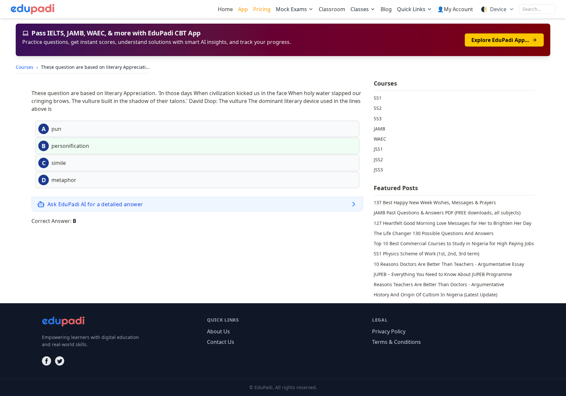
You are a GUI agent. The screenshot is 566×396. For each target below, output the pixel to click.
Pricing (262, 9)
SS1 (378, 98)
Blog (386, 9)
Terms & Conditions (396, 342)
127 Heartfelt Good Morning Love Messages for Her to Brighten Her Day (452, 223)
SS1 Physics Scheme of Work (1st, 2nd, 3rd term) (426, 253)
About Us (218, 331)
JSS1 (378, 149)
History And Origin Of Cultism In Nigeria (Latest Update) (435, 294)
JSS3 (378, 170)
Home (225, 9)
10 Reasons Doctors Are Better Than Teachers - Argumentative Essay (449, 264)
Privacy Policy (389, 331)
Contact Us (220, 342)
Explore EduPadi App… (500, 40)
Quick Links (411, 9)
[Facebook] (46, 361)
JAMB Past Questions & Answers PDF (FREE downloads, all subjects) (447, 212)
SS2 (378, 108)
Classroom (332, 9)
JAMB (379, 129)
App (243, 9)
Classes (359, 9)
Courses (25, 67)
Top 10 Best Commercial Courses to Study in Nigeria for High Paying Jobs (454, 243)
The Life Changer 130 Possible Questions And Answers (434, 233)
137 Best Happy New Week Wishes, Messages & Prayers (435, 202)
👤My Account (455, 9)
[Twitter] (59, 361)
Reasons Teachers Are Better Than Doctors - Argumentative (439, 284)
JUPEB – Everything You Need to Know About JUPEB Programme (443, 274)
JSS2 (378, 159)
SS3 (378, 118)
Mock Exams (291, 9)
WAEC (380, 139)
